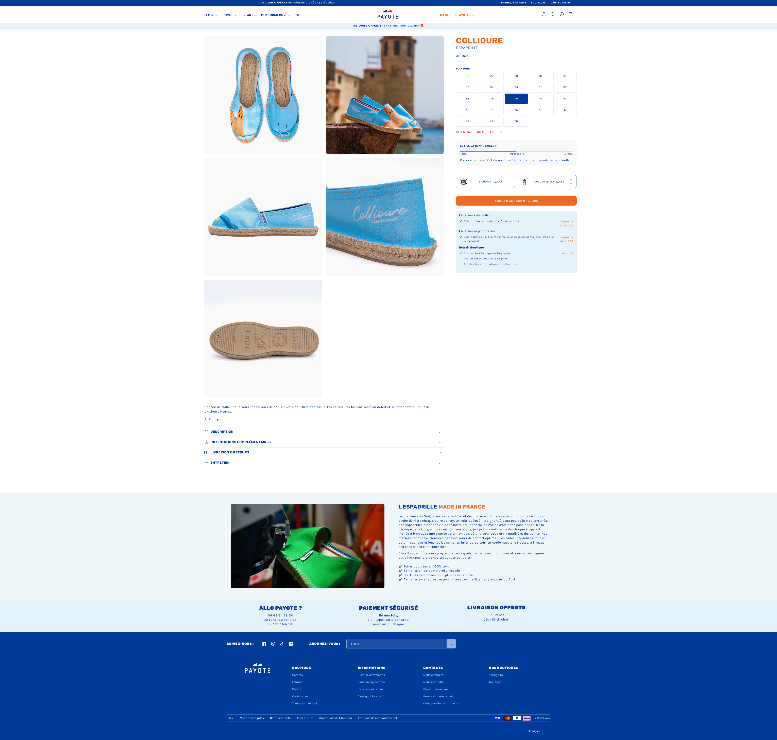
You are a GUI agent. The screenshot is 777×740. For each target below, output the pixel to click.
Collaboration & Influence (441, 703)
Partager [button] (215, 419)
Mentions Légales (252, 718)
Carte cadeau (301, 696)
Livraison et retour (370, 689)
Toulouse (495, 682)
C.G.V (230, 718)
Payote (546, 718)
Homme (297, 675)
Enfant (296, 689)
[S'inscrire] (451, 643)
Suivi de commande (371, 675)
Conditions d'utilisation (335, 718)
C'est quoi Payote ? (371, 696)
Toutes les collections (307, 703)
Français (534, 731)
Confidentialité (280, 718)
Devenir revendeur (435, 689)
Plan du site (305, 718)
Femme (297, 682)
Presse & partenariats (438, 696)
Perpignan (496, 675)
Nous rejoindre (433, 682)
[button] (211, 15)
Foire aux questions (371, 682)
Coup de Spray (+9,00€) (547, 183)
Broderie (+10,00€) (490, 181)
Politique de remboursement (377, 718)
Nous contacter (433, 675)
